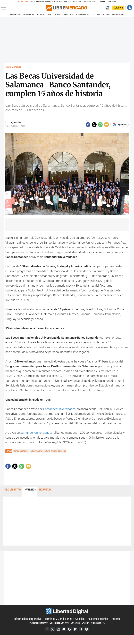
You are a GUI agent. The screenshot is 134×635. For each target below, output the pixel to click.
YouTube (64, 629)
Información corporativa (28, 618)
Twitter (52, 629)
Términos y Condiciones (58, 618)
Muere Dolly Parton (108, 1)
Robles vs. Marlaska (44, 1)
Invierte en (28, 14)
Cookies (79, 618)
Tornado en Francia (90, 1)
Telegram (81, 629)
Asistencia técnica (98, 618)
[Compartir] (88, 124)
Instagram (58, 629)
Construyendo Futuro (40, 451)
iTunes (86, 629)
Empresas (15, 14)
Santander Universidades (59, 409)
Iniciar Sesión (129, 7)
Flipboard (75, 629)
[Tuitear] (94, 124)
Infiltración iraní (74, 1)
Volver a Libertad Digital (107, 7)
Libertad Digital (67, 611)
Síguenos (122, 124)
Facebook (47, 629)
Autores (116, 618)
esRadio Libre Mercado (49, 14)
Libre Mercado (13, 66)
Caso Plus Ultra (60, 1)
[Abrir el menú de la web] (23, 8)
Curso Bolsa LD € (85, 14)
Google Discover (69, 629)
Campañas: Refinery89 (38, 623)
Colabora (118, 7)
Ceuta (32, 1)
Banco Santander (21, 451)
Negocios (68, 14)
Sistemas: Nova (98, 623)
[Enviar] (100, 124)
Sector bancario (58, 451)
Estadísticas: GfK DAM (59, 623)
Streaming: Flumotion (80, 623)
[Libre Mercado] (67, 8)
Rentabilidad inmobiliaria (110, 14)
